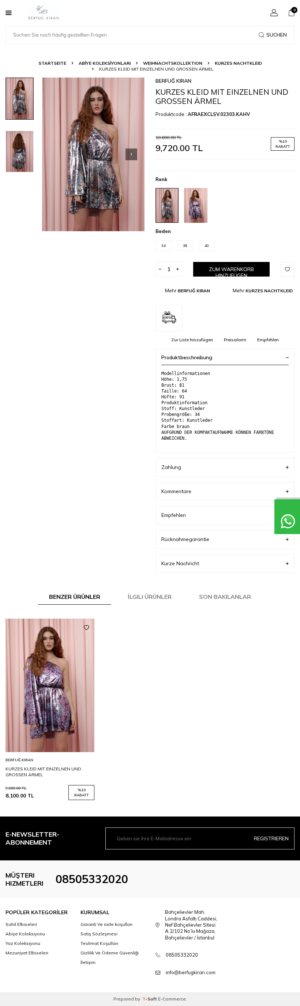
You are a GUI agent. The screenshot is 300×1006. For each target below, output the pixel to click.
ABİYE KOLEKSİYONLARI (105, 63)
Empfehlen (268, 339)
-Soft (150, 999)
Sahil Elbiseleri (21, 924)
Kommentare (176, 491)
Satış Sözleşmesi (98, 933)
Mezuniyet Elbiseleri (26, 953)
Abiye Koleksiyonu (25, 933)
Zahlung (171, 467)
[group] (93, 154)
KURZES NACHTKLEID (238, 63)
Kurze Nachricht (180, 563)
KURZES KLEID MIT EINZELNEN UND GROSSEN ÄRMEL (43, 771)
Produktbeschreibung (186, 357)
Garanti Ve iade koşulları (106, 924)
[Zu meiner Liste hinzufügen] (86, 627)
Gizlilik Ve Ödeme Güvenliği (109, 953)
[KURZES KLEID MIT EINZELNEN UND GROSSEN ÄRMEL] (49, 685)
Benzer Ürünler (74, 596)
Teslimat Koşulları (99, 943)
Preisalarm (235, 339)
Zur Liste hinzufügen (192, 339)
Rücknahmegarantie (185, 539)
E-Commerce (172, 999)
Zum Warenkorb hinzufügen (231, 271)
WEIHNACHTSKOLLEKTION (172, 63)
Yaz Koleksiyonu (22, 943)
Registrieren (271, 838)
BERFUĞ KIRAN (173, 81)
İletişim (87, 962)
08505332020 (92, 879)
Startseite (52, 63)
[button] (131, 154)
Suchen (276, 34)
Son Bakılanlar (225, 596)
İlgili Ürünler (150, 596)
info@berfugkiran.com (190, 972)
